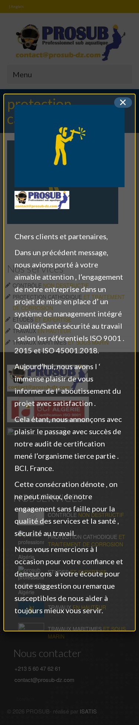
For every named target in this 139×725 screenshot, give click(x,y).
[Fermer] (123, 102)
